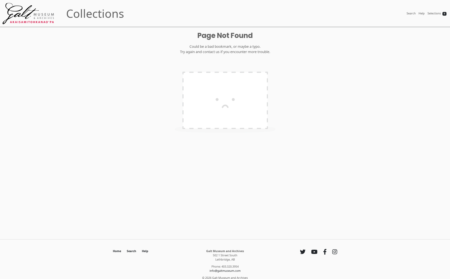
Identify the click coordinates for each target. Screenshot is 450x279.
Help (422, 13)
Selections (436, 13)
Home (117, 251)
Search (411, 13)
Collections (95, 13)
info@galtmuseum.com (225, 271)
